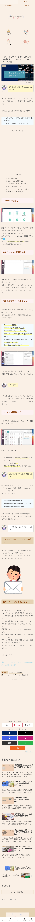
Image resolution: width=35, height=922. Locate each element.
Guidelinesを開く (13, 178)
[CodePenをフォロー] (9, 743)
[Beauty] (9, 42)
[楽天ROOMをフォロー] (25, 738)
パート (18, 675)
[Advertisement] (17, 149)
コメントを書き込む (17, 892)
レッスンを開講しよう (14, 186)
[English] (9, 32)
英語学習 (25, 675)
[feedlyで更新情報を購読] (25, 743)
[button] (28, 725)
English (5, 672)
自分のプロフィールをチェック (17, 183)
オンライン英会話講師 (16, 672)
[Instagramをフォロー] (9, 738)
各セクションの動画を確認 (15, 181)
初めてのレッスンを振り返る (16, 191)
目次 (15, 174)
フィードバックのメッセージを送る (18, 189)
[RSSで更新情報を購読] (17, 748)
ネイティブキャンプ (9, 675)
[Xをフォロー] (25, 733)
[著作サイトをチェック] (9, 733)
